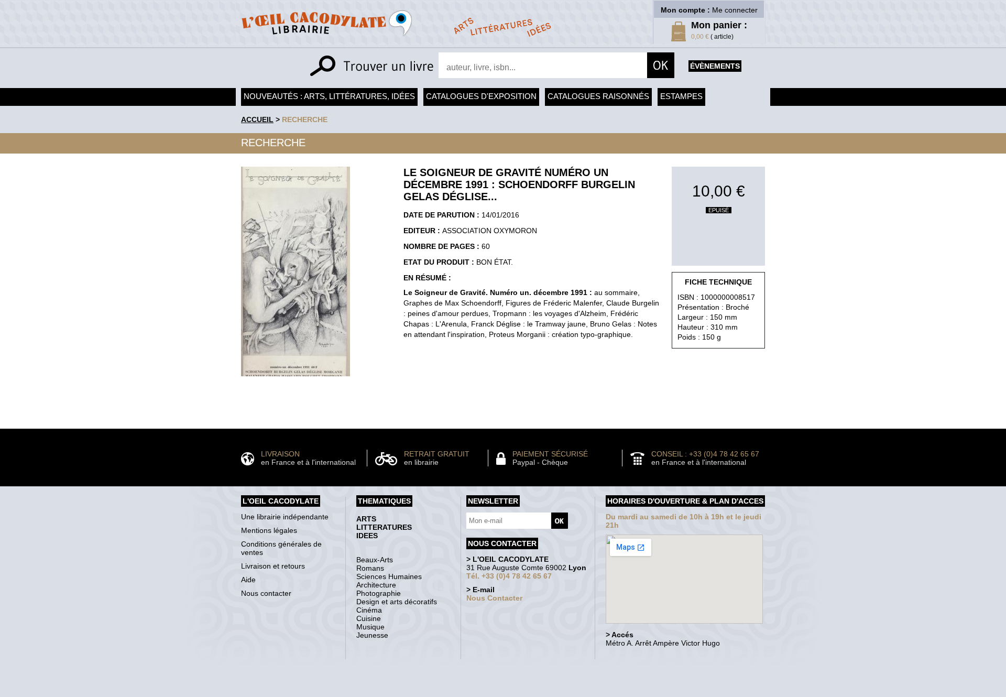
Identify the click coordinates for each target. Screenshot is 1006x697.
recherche (304, 119)
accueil (257, 119)
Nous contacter (266, 593)
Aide (248, 579)
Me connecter (735, 10)
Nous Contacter (494, 598)
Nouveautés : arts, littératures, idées (329, 96)
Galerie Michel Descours (500, 691)
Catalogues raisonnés (598, 96)
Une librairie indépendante (285, 517)
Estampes (681, 96)
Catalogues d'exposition (481, 96)
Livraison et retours (273, 566)
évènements (715, 66)
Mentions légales (269, 530)
